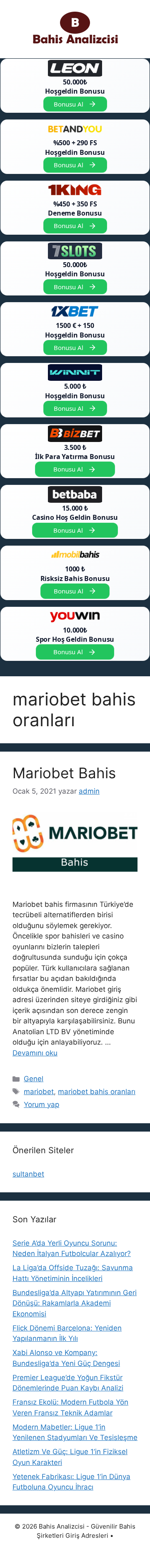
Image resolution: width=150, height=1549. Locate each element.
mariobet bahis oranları (96, 1091)
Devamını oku (35, 1053)
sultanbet (28, 1174)
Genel (33, 1079)
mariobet (39, 1091)
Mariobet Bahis (64, 773)
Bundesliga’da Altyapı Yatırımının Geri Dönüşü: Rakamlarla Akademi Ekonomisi (74, 1303)
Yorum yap (41, 1104)
